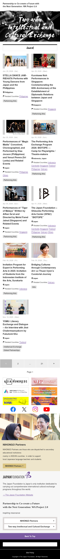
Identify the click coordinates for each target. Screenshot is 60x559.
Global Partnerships (12, 350)
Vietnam (44, 169)
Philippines (23, 96)
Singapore (52, 109)
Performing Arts (10, 100)
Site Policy (30, 552)
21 (42, 363)
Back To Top (30, 536)
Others (5, 175)
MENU (55, 4)
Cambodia (35, 165)
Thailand (52, 165)
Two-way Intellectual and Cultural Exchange (29, 526)
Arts (34, 287)
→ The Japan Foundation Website (18, 494)
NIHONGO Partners (13, 466)
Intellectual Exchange (12, 346)
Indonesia (52, 162)
